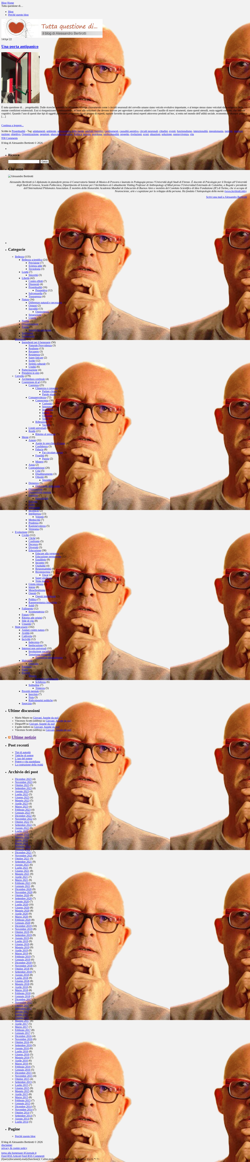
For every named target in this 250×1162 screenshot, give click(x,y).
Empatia (33, 501)
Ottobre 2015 (22, 1079)
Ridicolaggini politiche (41, 700)
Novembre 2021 (23, 855)
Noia (31, 697)
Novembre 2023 (23, 782)
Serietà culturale (37, 363)
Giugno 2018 (22, 981)
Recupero (34, 351)
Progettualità (18, 131)
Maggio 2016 (22, 1057)
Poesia (25, 327)
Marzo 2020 (21, 916)
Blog (10, 11)
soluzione (167, 134)
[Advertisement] (33, 222)
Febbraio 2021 (23, 883)
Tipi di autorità (23, 752)
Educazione (35, 550)
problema (97, 134)
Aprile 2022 (21, 840)
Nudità (25, 320)
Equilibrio (40, 559)
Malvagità (27, 660)
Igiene (32, 587)
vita (192, 134)
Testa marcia (42, 581)
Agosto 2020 (22, 901)
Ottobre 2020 (22, 895)
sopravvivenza (181, 134)
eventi (172, 131)
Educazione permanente (48, 556)
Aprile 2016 (21, 1060)
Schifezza (40, 682)
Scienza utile (35, 265)
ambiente (51, 131)
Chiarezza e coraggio (46, 388)
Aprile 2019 (21, 950)
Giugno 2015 (22, 1088)
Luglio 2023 (21, 794)
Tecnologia (34, 268)
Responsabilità (43, 568)
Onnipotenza (42, 311)
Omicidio (34, 663)
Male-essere (21, 626)
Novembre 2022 (23, 818)
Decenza (33, 544)
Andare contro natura (33, 630)
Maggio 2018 (22, 984)
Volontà (39, 516)
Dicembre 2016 (23, 1036)
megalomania (216, 131)
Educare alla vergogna (47, 553)
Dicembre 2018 (23, 962)
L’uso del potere (23, 758)
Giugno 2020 (22, 907)
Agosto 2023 (22, 791)
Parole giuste (49, 394)
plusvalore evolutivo (61, 134)
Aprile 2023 (21, 803)
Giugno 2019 (22, 944)
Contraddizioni (37, 467)
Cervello (19, 376)
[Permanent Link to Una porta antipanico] (20, 102)
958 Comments (9, 138)
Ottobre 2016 (22, 1042)
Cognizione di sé (31, 382)
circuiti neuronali (149, 131)
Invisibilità (47, 409)
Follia (32, 504)
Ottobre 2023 (22, 785)
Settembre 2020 (23, 898)
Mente (25, 437)
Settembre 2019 (23, 935)
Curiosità (47, 403)
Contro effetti (36, 281)
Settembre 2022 (23, 825)
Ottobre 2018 (22, 968)
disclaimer (6, 1145)
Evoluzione (21, 532)
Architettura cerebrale (33, 379)
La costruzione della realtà (29, 764)
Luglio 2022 (21, 831)
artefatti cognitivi (94, 131)
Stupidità (47, 480)
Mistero (39, 461)
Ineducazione (36, 645)
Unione (33, 317)
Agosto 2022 (22, 828)
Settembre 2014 (23, 1115)
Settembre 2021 (23, 861)
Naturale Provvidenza (40, 345)
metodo (229, 131)
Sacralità (33, 308)
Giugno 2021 (22, 870)
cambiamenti (111, 131)
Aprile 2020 (21, 913)
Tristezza (40, 688)
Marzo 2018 (21, 990)
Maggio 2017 (22, 1020)
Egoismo (33, 495)
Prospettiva (41, 290)
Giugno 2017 (22, 1017)
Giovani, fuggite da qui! (46, 717)
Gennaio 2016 (22, 1069)
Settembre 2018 (23, 971)
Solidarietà (27, 333)
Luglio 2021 (21, 867)
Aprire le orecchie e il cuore (50, 443)
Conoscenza (41, 400)
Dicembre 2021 (23, 852)
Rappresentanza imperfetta (43, 602)
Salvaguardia (36, 293)
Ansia (32, 464)
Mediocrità (34, 519)
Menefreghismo (37, 590)
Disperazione (36, 489)
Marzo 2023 (21, 806)
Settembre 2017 (23, 1008)
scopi (146, 134)
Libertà (25, 278)
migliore (238, 131)
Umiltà (32, 366)
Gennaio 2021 (22, 886)
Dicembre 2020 (23, 889)
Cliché (32, 538)
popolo (87, 134)
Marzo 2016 (21, 1063)
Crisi (37, 470)
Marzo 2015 (21, 1097)
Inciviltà (26, 639)
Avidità (26, 633)
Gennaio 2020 (22, 922)
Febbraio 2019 (23, 956)
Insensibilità (41, 498)
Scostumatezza (36, 611)
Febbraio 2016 (23, 1066)
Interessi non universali (34, 648)
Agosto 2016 (22, 1048)
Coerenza (34, 385)
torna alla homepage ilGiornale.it (18, 1152)
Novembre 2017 (23, 1002)
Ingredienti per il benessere (36, 342)
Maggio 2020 (22, 910)
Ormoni (33, 305)
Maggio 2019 (22, 947)
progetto (124, 134)
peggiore (44, 134)
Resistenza (34, 354)
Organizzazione (30, 134)
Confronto (34, 541)
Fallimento (27, 608)
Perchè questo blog (18, 14)
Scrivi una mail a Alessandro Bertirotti (226, 197)
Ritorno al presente (45, 434)
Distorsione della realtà (47, 486)
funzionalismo (184, 131)
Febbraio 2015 (23, 1100)
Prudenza (34, 522)
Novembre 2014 (23, 1109)
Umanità (26, 623)
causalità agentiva (129, 131)
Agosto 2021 (22, 864)
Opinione (47, 415)
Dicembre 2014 (23, 1106)
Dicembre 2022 (23, 815)
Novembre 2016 (23, 1039)
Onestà (32, 593)
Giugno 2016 (22, 1054)
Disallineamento (44, 473)
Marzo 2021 (21, 880)
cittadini (163, 131)
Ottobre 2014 (22, 1112)
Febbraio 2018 (23, 993)
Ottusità (39, 477)
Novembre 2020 (23, 892)
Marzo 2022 (21, 843)
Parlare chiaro (49, 391)
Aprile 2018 (21, 987)
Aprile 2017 (21, 1023)
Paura (25, 669)
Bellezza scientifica (32, 259)
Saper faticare (36, 357)
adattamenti (39, 131)
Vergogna (34, 529)
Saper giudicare (43, 577)
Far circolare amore (52, 452)
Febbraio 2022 (23, 846)
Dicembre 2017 (23, 999)
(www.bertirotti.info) (235, 191)
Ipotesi (45, 412)
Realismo (34, 348)
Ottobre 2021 (22, 858)
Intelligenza (35, 513)
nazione (5, 134)
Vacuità (46, 424)
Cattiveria (27, 636)
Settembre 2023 (23, 788)
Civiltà (25, 535)
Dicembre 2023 (23, 779)
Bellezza (19, 256)
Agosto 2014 (22, 1118)
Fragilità (39, 455)
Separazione (35, 314)
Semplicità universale (40, 330)
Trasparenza (35, 296)
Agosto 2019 (22, 938)
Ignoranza (47, 406)
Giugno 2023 (22, 797)
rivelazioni (136, 134)
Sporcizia (27, 703)
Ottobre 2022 (22, 821)
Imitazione (34, 507)
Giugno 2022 (22, 834)
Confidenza (41, 446)
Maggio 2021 (22, 873)
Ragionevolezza (37, 525)
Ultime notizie (24, 737)
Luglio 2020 (21, 904)
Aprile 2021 (21, 877)
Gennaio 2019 (22, 959)
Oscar (45, 574)
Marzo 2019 (21, 953)
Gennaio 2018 (22, 996)
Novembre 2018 (23, 965)
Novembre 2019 (23, 929)
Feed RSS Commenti (33, 1156)
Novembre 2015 (23, 1075)
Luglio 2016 (21, 1051)
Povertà (26, 672)
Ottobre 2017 (22, 1005)
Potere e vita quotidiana (27, 761)
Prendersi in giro (30, 372)
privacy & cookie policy (14, 1148)
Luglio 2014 (21, 1121)
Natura (25, 299)
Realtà (32, 431)
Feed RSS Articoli (11, 1156)
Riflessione (41, 421)
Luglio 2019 (21, 941)
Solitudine (34, 685)
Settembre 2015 (23, 1082)
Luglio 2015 (21, 1085)
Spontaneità (28, 336)
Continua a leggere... (12, 125)
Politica (78, 134)
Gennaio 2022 (22, 849)
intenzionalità (200, 131)
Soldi (31, 605)
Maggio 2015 (22, 1091)
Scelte (32, 360)
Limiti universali (37, 428)
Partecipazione (29, 369)
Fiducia (39, 449)
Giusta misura (36, 584)
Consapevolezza (37, 397)
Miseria (33, 675)
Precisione (34, 262)
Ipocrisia (33, 694)
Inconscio (34, 510)
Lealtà (25, 271)
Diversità (33, 547)
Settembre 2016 (23, 1045)
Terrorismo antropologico (49, 657)
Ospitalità (40, 565)
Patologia (27, 666)
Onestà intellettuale (45, 596)
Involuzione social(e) (40, 651)
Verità (45, 418)
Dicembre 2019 (23, 925)
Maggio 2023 (22, 800)
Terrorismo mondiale (40, 654)
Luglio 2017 (21, 1014)
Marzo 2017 (21, 1026)
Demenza (34, 483)
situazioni (155, 134)
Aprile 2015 (21, 1094)
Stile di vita (28, 620)
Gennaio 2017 (22, 1033)
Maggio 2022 (22, 837)
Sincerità (33, 275)
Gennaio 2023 (22, 812)
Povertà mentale (30, 691)
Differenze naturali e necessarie (45, 302)
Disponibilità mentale (40, 492)
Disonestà (34, 284)
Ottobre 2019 (22, 932)
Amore (32, 440)
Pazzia (45, 458)
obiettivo (15, 134)
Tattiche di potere (24, 755)
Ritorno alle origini (32, 617)
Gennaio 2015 (22, 1103)
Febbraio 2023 (23, 809)
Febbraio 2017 (23, 1030)
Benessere (20, 339)
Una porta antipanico (19, 46)
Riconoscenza (42, 571)
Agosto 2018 (22, 974)
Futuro (25, 614)
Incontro (39, 562)
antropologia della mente (70, 131)
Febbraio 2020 (23, 919)
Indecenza (34, 642)
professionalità (111, 134)
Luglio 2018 (21, 978)
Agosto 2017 (22, 1011)
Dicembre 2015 (23, 1072)
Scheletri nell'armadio (47, 678)
